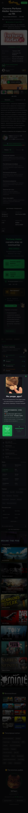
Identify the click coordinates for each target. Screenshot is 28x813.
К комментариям (19, 429)
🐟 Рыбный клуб (7, 430)
